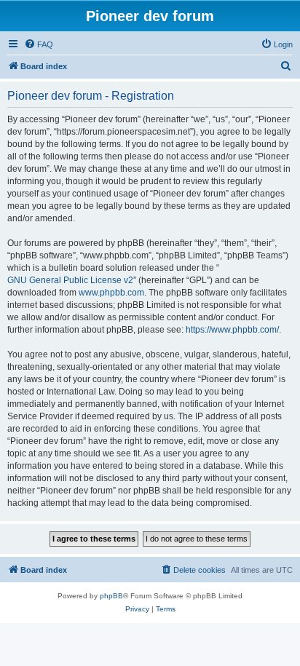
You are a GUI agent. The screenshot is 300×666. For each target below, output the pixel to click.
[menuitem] (38, 44)
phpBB (111, 596)
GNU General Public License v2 (70, 280)
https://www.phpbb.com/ (232, 330)
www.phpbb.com (111, 293)
